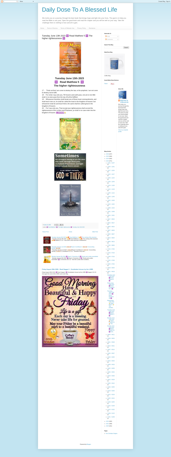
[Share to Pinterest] (63, 225)
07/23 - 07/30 (111, 249)
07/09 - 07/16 (111, 256)
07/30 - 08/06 (111, 245)
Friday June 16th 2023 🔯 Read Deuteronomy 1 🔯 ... (110, 286)
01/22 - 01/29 (111, 405)
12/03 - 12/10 (111, 178)
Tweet (105, 83)
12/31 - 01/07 (111, 163)
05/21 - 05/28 (111, 342)
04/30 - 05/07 (111, 353)
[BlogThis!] (57, 225)
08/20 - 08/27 (111, 234)
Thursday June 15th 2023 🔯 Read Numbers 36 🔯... (110, 294)
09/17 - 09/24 (111, 219)
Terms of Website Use (67, 28)
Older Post (95, 232)
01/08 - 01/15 (111, 413)
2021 (107, 423)
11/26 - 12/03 (111, 181)
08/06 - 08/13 (111, 241)
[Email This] (55, 225)
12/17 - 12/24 (111, 170)
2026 (107, 154)
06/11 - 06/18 (111, 271)
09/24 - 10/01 (111, 215)
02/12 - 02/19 (111, 394)
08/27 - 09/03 (111, 230)
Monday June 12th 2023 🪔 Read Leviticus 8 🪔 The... (111, 320)
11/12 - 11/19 (111, 189)
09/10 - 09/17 (111, 223)
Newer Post (45, 232)
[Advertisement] (116, 118)
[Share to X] (59, 225)
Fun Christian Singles (111, 433)
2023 (107, 161)
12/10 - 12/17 (111, 174)
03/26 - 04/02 (111, 372)
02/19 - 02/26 (111, 390)
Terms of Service (52, 28)
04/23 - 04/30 (111, 357)
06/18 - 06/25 (111, 267)
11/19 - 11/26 (111, 185)
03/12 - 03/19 (111, 379)
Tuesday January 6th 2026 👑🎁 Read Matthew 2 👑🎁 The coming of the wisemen (74, 237)
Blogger (89, 444)
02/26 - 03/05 (111, 387)
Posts (108, 36)
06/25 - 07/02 (111, 264)
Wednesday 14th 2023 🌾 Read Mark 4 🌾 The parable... (110, 304)
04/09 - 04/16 (111, 364)
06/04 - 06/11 (111, 334)
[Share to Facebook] (61, 225)
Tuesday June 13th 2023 (79, 227)
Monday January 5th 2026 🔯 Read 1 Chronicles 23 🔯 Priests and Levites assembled (75, 256)
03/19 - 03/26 (111, 376)
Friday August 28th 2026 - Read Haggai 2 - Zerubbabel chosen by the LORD (67, 269)
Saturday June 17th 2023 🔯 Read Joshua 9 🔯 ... (111, 277)
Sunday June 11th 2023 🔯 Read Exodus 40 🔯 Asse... (110, 328)
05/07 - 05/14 (111, 349)
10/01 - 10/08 (111, 211)
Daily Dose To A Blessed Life (79, 9)
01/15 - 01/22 (111, 409)
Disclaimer (92, 28)
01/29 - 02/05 (111, 402)
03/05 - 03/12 (111, 383)
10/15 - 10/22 (111, 204)
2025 (107, 156)
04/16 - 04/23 (111, 361)
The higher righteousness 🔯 (65, 227)
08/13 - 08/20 (111, 238)
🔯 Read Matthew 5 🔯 (52, 227)
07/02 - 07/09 (111, 260)
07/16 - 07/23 (111, 253)
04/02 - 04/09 (111, 368)
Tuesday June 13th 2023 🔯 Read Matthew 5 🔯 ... (111, 312)
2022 (107, 421)
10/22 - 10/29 (111, 200)
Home (42, 28)
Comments (110, 39)
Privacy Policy (81, 28)
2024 (107, 158)
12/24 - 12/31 (111, 166)
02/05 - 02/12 (111, 398)
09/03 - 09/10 (111, 226)
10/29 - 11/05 (111, 196)
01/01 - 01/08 (111, 417)
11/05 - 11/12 (111, 193)
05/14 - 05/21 (111, 346)
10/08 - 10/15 (111, 208)
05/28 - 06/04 (111, 338)
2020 (107, 426)
